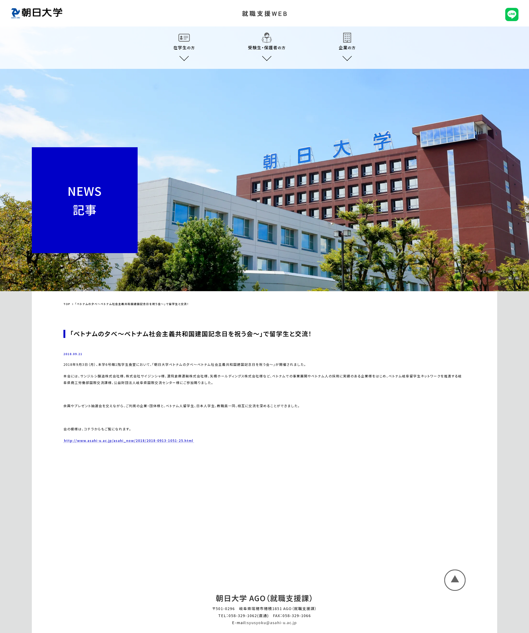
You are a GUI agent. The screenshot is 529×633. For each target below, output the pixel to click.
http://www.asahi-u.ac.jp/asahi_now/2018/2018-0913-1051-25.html (128, 441)
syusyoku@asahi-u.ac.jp (272, 622)
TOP (66, 304)
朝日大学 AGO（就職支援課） (264, 597)
